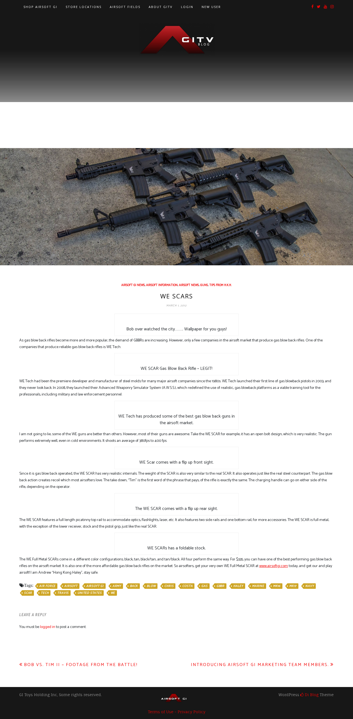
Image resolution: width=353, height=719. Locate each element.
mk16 (276, 586)
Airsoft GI (95, 586)
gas (204, 586)
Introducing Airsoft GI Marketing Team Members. (260, 665)
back (134, 586)
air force (47, 586)
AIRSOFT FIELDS (125, 7)
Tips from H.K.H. (220, 285)
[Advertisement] (176, 96)
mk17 (292, 586)
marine (258, 586)
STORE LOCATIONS (83, 7)
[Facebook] (312, 7)
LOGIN (187, 7)
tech (45, 592)
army (117, 586)
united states (89, 592)
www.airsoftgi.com (273, 566)
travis (63, 592)
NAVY (309, 586)
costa (187, 586)
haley (238, 586)
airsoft (70, 586)
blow (151, 586)
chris (168, 586)
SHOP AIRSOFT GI (40, 7)
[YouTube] (325, 7)
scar (28, 592)
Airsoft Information (162, 285)
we (113, 592)
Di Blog (311, 694)
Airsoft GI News (133, 285)
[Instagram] (332, 7)
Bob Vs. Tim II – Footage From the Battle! (81, 665)
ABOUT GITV (161, 7)
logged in (47, 627)
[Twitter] (318, 7)
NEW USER (211, 7)
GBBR (220, 586)
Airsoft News (189, 285)
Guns (204, 285)
